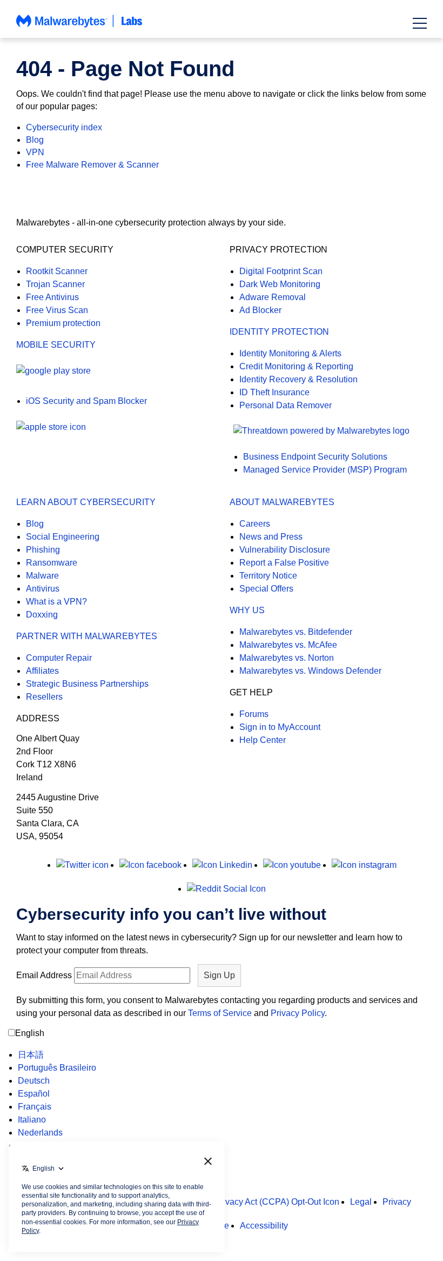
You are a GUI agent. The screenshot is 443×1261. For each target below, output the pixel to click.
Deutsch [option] (34, 1080)
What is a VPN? (56, 601)
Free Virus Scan (57, 310)
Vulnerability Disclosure (284, 549)
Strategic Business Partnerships (87, 683)
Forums (254, 714)
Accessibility (264, 1225)
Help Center (262, 740)
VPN (35, 152)
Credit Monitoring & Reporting (296, 366)
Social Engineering (62, 536)
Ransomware (51, 562)
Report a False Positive (284, 562)
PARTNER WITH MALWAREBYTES (86, 636)
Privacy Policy (298, 1013)
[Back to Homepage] (79, 26)
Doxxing (42, 614)
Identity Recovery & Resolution (298, 379)
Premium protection (63, 323)
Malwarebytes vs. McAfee (288, 644)
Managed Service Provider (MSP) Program (325, 469)
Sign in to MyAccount (279, 727)
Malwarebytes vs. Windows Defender (310, 670)
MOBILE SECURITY (56, 344)
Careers (254, 523)
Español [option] (34, 1093)
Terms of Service (220, 1013)
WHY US (247, 610)
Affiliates (42, 670)
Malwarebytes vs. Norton (286, 657)
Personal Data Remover (285, 405)
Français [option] (34, 1106)
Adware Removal (272, 297)
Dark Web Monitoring (279, 284)
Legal (361, 1201)
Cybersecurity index (64, 127)
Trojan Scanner (55, 284)
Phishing (43, 549)
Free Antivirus (52, 297)
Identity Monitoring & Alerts (290, 353)
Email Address (44, 975)
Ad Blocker (260, 310)
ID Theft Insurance (274, 392)
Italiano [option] (32, 1119)
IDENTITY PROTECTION (279, 331)
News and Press (271, 536)
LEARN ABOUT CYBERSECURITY (86, 502)
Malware (42, 575)
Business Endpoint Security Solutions (315, 456)
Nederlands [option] (40, 1132)
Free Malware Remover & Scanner (92, 164)
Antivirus (42, 588)
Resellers (44, 696)
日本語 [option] (31, 1054)
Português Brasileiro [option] (57, 1067)
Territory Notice (268, 575)
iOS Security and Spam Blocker (86, 401)
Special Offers (266, 588)
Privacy (396, 1201)
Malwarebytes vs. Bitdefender (295, 631)
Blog (35, 139)
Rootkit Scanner (57, 271)
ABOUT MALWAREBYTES (282, 502)
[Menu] (420, 23)
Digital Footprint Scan (281, 271)
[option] (57, 1054)
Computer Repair (59, 657)
